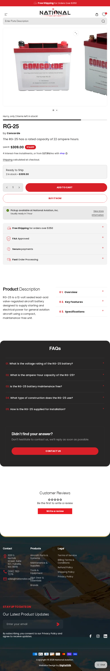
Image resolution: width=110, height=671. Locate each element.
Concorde (13, 133)
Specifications (72, 311)
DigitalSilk (65, 665)
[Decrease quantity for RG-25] (6, 187)
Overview (68, 292)
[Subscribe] (58, 624)
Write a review (55, 511)
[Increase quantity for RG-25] (19, 187)
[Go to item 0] (53, 110)
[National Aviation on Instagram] (98, 636)
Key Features (71, 302)
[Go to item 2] (56, 110)
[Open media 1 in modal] (76, 33)
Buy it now (55, 198)
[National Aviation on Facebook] (90, 636)
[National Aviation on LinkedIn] (105, 636)
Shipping (7, 159)
